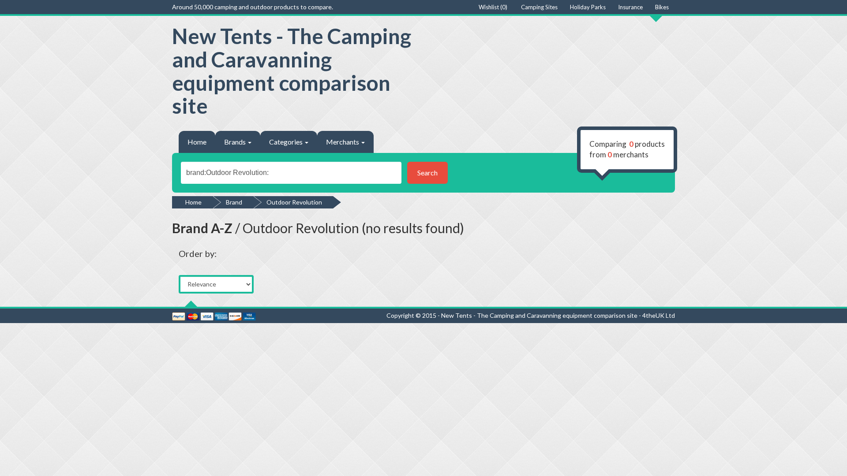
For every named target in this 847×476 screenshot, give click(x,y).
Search (427, 172)
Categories (286, 142)
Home (196, 142)
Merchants (343, 142)
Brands (235, 142)
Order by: (198, 253)
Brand (234, 202)
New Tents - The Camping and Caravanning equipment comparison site (291, 70)
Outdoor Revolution (294, 202)
